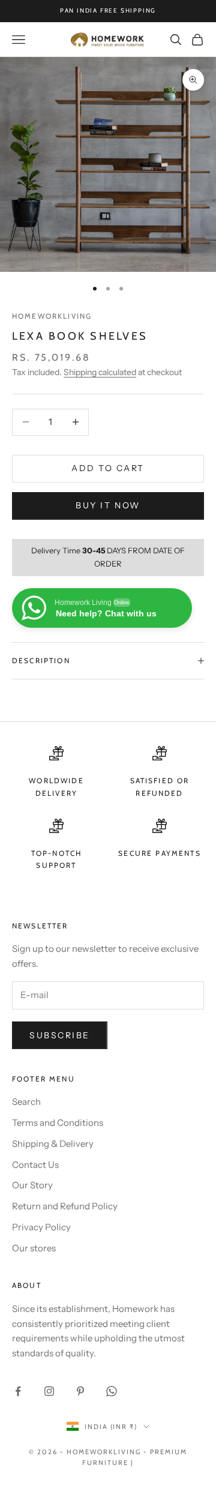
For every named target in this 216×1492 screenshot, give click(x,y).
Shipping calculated (100, 372)
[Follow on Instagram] (49, 1391)
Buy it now (108, 505)
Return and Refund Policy (65, 1206)
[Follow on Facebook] (18, 1391)
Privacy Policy (41, 1227)
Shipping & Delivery (53, 1143)
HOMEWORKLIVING (52, 315)
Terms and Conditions (57, 1122)
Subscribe (59, 1035)
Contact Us (35, 1164)
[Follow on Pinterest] (80, 1391)
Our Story (32, 1185)
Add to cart (108, 468)
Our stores (34, 1248)
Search (26, 1101)
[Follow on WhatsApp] (112, 1391)
